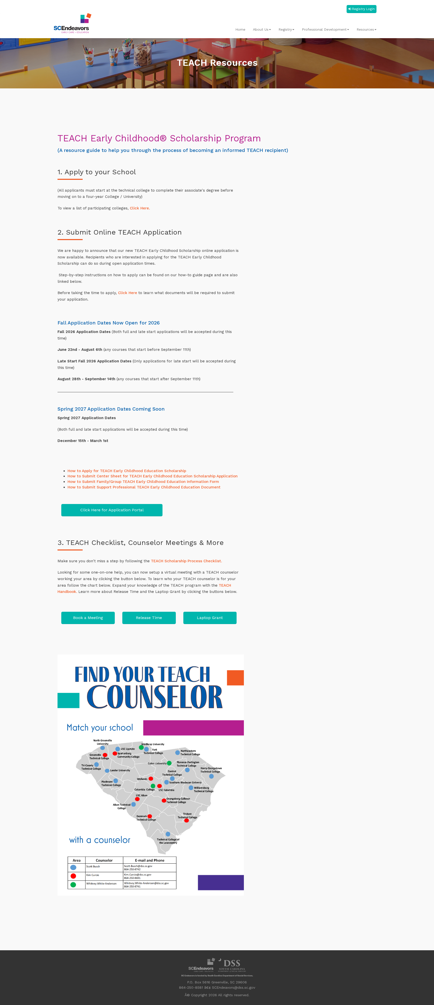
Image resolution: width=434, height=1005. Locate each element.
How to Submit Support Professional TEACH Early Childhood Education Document (144, 487)
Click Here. (139, 208)
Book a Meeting (88, 617)
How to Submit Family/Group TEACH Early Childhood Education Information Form (143, 481)
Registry (285, 29)
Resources (365, 29)
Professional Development (324, 29)
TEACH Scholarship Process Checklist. (186, 561)
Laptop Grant (210, 617)
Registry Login (363, 9)
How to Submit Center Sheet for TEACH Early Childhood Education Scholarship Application (153, 476)
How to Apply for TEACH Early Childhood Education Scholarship (127, 471)
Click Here (128, 293)
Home (240, 29)
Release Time (149, 617)
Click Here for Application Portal (112, 510)
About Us (260, 29)
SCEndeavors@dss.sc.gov (233, 987)
